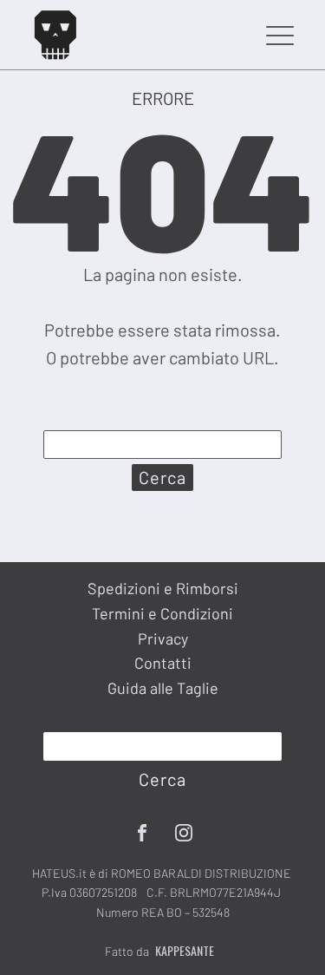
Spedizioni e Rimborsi (163, 588)
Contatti (163, 662)
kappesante (184, 951)
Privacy (163, 638)
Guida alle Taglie (162, 687)
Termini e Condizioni (162, 613)
